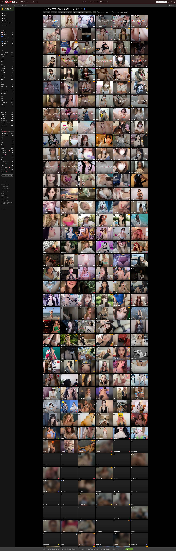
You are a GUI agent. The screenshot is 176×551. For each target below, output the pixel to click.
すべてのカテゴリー (8, 175)
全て (94, 12)
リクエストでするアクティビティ (82, 12)
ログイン (171, 1)
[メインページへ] (11, 2)
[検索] (98, 2)
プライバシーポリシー (5, 191)
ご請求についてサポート (5, 184)
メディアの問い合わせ (5, 188)
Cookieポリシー (107, 549)
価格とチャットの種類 (65, 12)
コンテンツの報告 (4, 186)
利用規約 (3, 193)
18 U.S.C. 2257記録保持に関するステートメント (7, 203)
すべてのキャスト (4, 200)
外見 (47, 12)
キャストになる (4, 195)
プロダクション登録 (5, 197)
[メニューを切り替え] (2, 2)
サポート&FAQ (4, 182)
